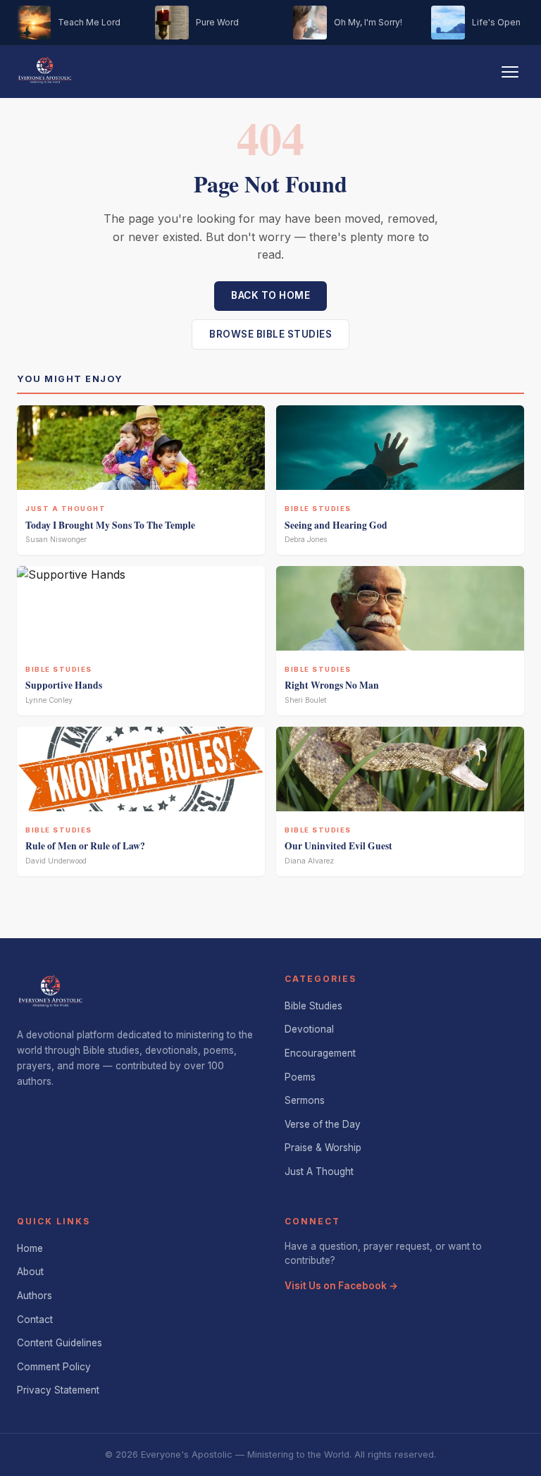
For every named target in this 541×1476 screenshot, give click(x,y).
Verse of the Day (323, 1124)
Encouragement (320, 1053)
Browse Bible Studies (270, 334)
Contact (35, 1319)
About (30, 1271)
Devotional (309, 1029)
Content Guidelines (59, 1342)
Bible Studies (313, 1005)
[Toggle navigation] (510, 72)
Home (30, 1248)
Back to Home (270, 295)
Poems (300, 1077)
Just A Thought (319, 1171)
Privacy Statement (58, 1390)
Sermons (305, 1100)
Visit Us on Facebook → (341, 1285)
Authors (34, 1295)
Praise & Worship (323, 1147)
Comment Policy (54, 1366)
